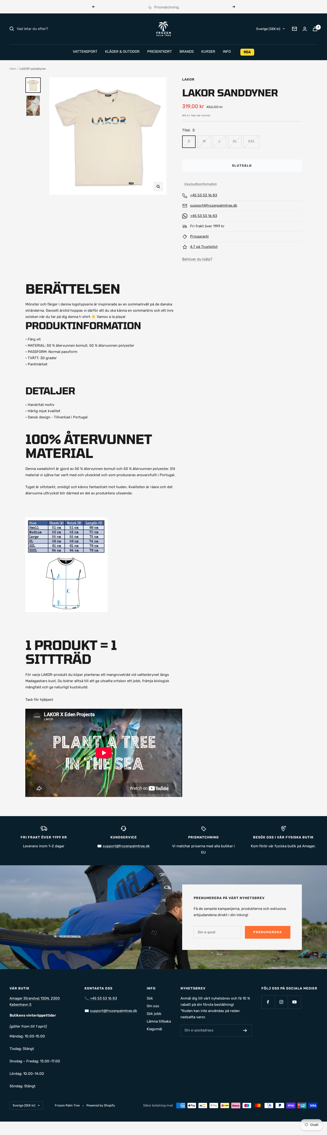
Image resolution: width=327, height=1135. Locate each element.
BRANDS (187, 51)
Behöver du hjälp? (197, 259)
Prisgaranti (199, 236)
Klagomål (154, 1029)
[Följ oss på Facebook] (268, 1002)
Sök (150, 998)
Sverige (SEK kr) (268, 29)
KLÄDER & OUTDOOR (122, 51)
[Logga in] (305, 29)
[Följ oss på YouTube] (294, 1002)
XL (235, 141)
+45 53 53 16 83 (203, 195)
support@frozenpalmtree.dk (213, 205)
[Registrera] (245, 1030)
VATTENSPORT (85, 51)
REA (247, 52)
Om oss (153, 1006)
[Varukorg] (315, 29)
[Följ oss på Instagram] (281, 1002)
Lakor (188, 79)
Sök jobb (154, 1014)
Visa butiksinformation (200, 184)
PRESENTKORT (159, 51)
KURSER (208, 51)
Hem (13, 68)
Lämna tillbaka (159, 1021)
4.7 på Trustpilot (204, 247)
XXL (251, 141)
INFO (227, 51)
